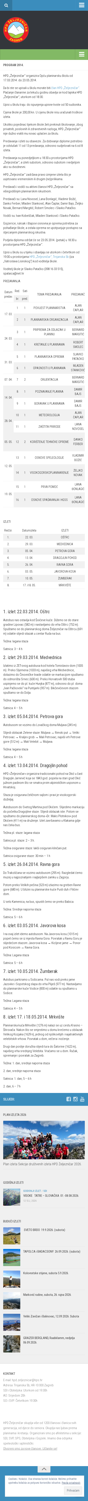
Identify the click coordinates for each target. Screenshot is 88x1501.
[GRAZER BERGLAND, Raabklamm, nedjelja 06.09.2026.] (11, 1344)
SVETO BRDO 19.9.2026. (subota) (44, 1230)
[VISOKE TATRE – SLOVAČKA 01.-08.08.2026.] (11, 1197)
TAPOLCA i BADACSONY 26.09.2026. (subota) (51, 1251)
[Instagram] (75, 1099)
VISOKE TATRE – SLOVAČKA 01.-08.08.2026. (51, 1196)
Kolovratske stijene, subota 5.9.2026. (46, 1273)
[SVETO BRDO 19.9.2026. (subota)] (11, 1235)
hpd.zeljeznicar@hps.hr (27, 1380)
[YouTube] (82, 1099)
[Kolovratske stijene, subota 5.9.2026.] (11, 1279)
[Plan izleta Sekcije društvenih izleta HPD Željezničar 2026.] (44, 1140)
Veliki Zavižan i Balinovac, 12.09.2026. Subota (51, 1316)
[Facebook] (68, 1099)
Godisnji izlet (32, 1190)
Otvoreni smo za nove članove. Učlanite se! (30, 1449)
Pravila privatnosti (71, 1482)
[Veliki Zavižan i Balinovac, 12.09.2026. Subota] (11, 1322)
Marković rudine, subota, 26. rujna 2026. (47, 1295)
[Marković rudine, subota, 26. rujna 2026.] (11, 1300)
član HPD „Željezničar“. (65, 88)
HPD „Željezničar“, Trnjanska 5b (49, 257)
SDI (45, 1190)
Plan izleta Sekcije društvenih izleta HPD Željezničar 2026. (42, 1164)
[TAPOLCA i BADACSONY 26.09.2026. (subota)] (11, 1257)
